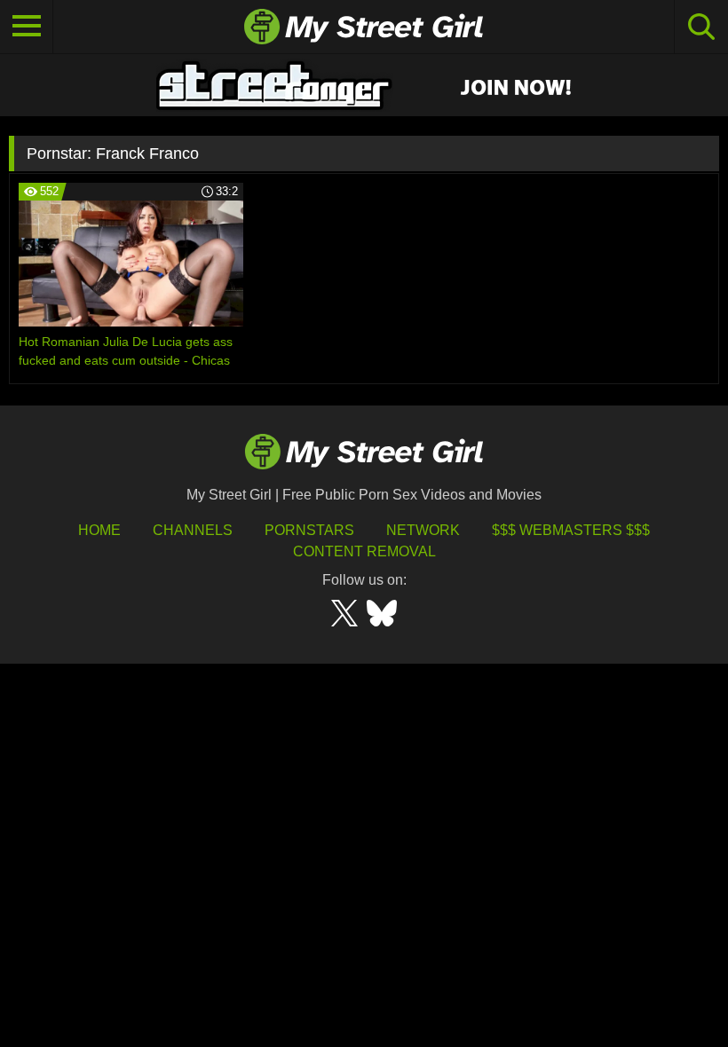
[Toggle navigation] (26, 26)
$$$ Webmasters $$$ (571, 530)
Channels (193, 530)
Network (423, 530)
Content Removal (364, 551)
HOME (99, 530)
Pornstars (309, 530)
